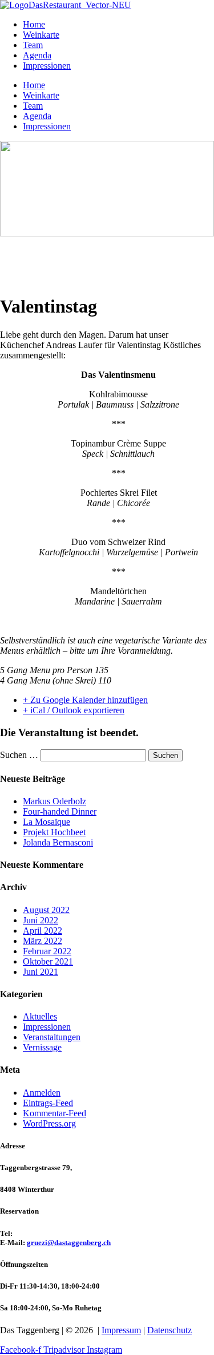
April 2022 (42, 930)
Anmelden (41, 1092)
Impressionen (47, 65)
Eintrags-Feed (48, 1103)
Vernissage (42, 1047)
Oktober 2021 (48, 961)
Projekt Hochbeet (54, 832)
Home (34, 24)
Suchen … (19, 755)
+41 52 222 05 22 (41, 1233)
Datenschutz (169, 1330)
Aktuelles (40, 1016)
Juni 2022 (40, 920)
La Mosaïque (46, 822)
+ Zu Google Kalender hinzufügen (85, 700)
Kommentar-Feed (54, 1113)
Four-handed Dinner (59, 811)
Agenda (37, 55)
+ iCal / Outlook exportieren (73, 710)
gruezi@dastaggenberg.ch (69, 1242)
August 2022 (46, 910)
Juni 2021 (40, 972)
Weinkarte (41, 34)
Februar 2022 (47, 951)
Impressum (121, 1330)
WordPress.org (49, 1123)
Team (33, 45)
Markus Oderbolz (54, 801)
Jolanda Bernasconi (58, 842)
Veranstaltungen (51, 1037)
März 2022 (42, 941)
